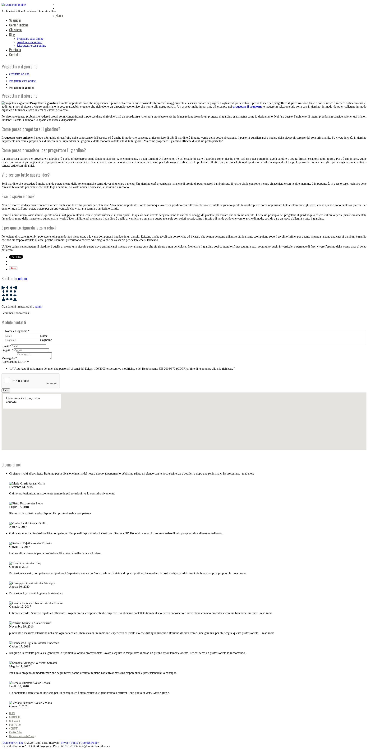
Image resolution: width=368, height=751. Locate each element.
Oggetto (8, 350)
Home (59, 15)
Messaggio (9, 358)
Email (6, 346)
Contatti (15, 54)
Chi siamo (15, 29)
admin (22, 278)
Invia (5, 390)
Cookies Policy (89, 742)
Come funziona (18, 24)
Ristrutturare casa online (31, 45)
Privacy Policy (70, 742)
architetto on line (19, 74)
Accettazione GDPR (15, 361)
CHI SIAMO (14, 721)
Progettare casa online (30, 38)
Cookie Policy (15, 732)
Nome (44, 335)
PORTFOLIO (15, 724)
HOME (12, 713)
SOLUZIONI (14, 717)
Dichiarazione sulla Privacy (22, 736)
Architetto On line (13, 742)
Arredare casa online (29, 42)
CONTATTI (14, 728)
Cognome (46, 339)
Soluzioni (15, 20)
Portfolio (15, 49)
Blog (12, 34)
